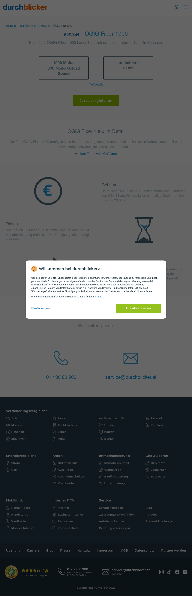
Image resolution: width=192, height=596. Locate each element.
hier (99, 296)
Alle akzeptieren (138, 308)
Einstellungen (40, 308)
